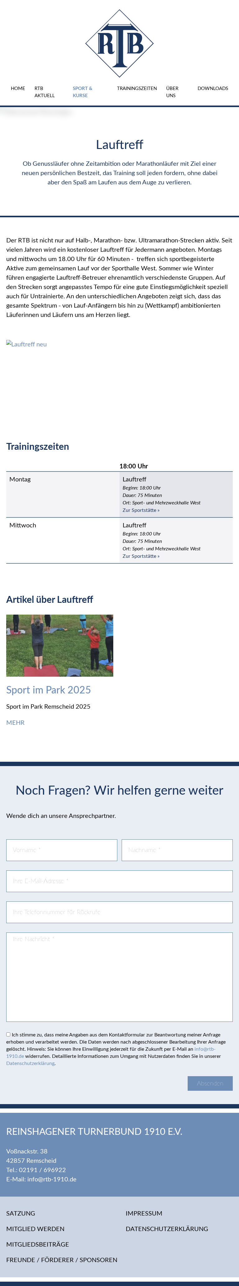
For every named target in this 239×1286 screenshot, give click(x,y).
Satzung (20, 1214)
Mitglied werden (35, 1229)
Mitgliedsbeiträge (37, 1245)
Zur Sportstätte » (141, 510)
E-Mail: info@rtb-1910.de (41, 1179)
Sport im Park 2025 (48, 690)
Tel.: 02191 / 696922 (36, 1170)
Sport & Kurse (82, 92)
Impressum (144, 1214)
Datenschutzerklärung (30, 1063)
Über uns (172, 92)
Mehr (16, 723)
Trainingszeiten (137, 88)
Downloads (213, 88)
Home (18, 88)
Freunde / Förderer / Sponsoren (61, 1260)
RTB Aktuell (45, 92)
